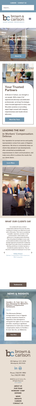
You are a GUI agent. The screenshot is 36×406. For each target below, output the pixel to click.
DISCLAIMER (18, 383)
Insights (8, 310)
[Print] (20, 368)
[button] (30, 19)
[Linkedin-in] (15, 368)
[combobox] (18, 7)
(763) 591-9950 (20, 373)
